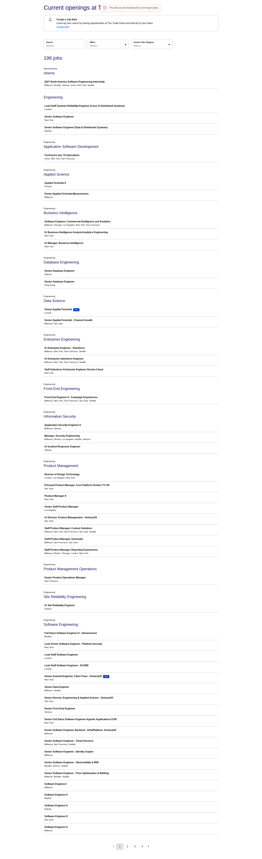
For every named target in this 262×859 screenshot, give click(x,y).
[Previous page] (113, 846)
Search (49, 42)
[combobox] (133, 46)
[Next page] (148, 846)
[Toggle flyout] (125, 44)
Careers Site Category (143, 42)
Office (92, 42)
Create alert (63, 26)
